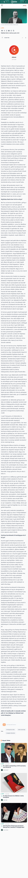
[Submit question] (4, 724)
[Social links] (2, 2)
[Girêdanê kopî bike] (14, 31)
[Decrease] (22, 37)
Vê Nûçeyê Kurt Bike (10, 729)
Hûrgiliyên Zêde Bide (10, 733)
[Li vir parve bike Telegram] (9, 31)
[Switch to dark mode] (23, 2)
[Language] (4, 2)
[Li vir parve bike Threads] (11, 31)
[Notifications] (26, 2)
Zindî (24, 5)
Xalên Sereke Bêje (21, 729)
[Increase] (25, 37)
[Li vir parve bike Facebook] (2, 31)
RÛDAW (14, 57)
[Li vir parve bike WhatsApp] (7, 31)
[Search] (7, 2)
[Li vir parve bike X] (4, 31)
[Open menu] (2, 5)
